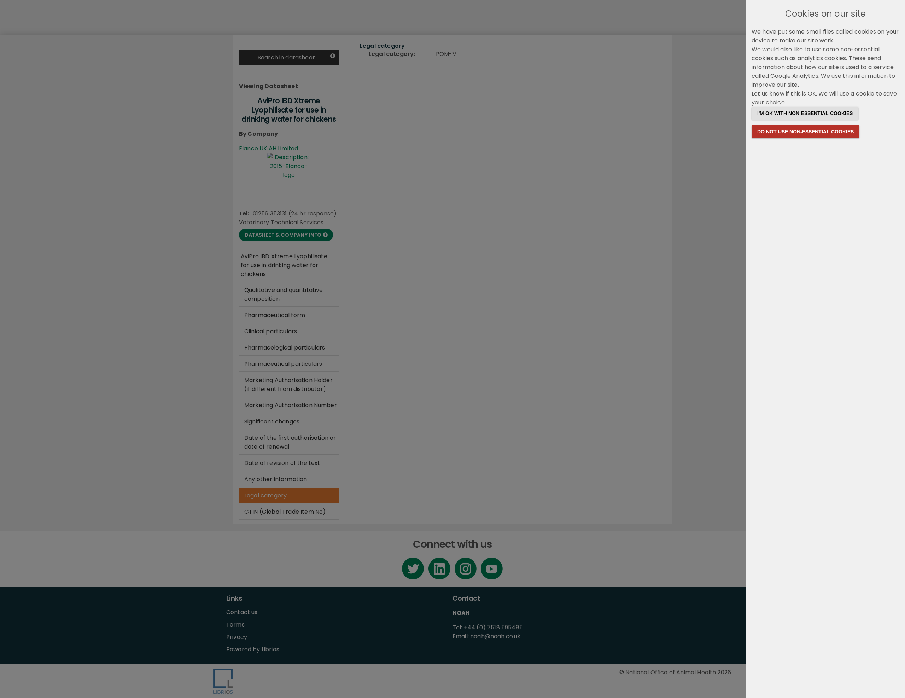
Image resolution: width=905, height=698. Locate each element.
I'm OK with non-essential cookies (805, 113)
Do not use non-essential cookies (805, 131)
